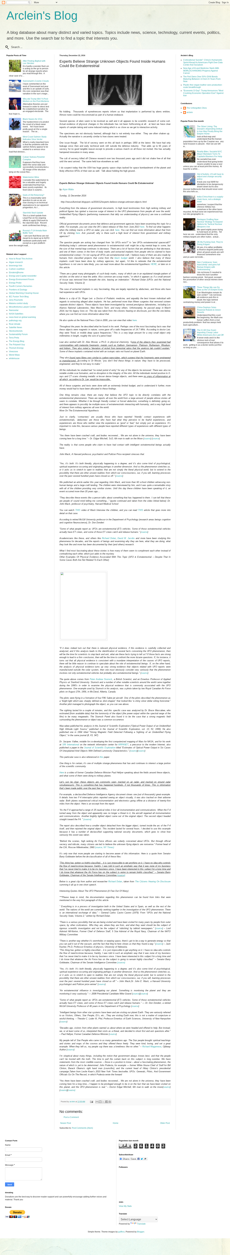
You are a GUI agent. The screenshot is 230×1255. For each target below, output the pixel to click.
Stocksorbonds (16, 331)
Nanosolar (14, 310)
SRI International (70, 744)
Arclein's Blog (42, 15)
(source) (87, 819)
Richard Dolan (109, 538)
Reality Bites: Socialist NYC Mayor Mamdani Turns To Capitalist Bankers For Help (209, 154)
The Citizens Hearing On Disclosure (153, 881)
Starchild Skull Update (33, 213)
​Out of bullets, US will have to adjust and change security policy (210, 176)
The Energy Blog (16, 341)
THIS (77, 510)
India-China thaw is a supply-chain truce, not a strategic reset (210, 199)
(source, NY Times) (104, 847)
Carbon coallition (17, 269)
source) (71, 1090)
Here (61, 772)
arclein (190, 112)
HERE (154, 264)
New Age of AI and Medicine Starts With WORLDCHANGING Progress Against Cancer (201, 70)
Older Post (165, 1123)
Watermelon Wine (31, 177)
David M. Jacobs (126, 538)
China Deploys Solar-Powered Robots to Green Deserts (209, 309)
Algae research (16, 262)
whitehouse (14, 358)
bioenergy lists (15, 265)
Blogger (140, 1232)
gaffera (121, 1232)
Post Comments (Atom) (82, 1128)
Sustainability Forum (18, 334)
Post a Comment (71, 1117)
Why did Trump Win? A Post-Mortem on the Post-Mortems (36, 100)
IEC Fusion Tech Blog (19, 296)
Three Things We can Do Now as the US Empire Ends (210, 288)
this (101, 757)
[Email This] (97, 1101)
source (147, 438)
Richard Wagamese (151, 1046)
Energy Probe (15, 283)
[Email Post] (91, 1102)
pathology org (15, 320)
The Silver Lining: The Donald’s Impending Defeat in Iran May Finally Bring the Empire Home (209, 130)
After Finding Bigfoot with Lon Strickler (34, 62)
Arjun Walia (68, 189)
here (142, 227)
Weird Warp (14, 355)
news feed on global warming (22, 317)
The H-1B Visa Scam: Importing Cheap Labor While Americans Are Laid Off (210, 332)
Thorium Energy (16, 348)
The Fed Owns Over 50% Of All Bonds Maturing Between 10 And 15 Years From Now (202, 79)
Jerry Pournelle (16, 300)
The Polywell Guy (17, 344)
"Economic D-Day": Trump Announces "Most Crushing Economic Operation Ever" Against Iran (203, 93)
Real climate (14, 324)
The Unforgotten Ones (197, 108)
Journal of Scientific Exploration (99, 747)
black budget (120, 258)
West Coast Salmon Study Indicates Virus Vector (34, 138)
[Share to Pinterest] (109, 1101)
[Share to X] (103, 1101)
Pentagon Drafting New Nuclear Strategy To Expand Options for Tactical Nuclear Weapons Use (210, 223)
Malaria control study (18, 303)
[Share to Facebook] (106, 1101)
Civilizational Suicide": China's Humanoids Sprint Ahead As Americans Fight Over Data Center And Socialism (203, 62)
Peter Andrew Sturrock (101, 679)
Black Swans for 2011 (32, 119)
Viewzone (13, 351)
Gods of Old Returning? (33, 195)
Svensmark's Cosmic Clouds (36, 81)
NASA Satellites (16, 314)
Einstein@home (16, 272)
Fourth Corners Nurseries (20, 286)
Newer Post (65, 1123)
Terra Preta (14, 338)
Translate (141, 1224)
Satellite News (15, 327)
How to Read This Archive (20, 259)
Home (115, 1123)
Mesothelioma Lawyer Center (22, 307)
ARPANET (123, 744)
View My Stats (125, 1206)
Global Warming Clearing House (24, 293)
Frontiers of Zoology (18, 290)
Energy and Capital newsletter (23, 276)
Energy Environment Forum (21, 279)
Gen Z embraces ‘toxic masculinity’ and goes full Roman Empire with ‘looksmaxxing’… (208, 266)
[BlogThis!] (100, 1101)
